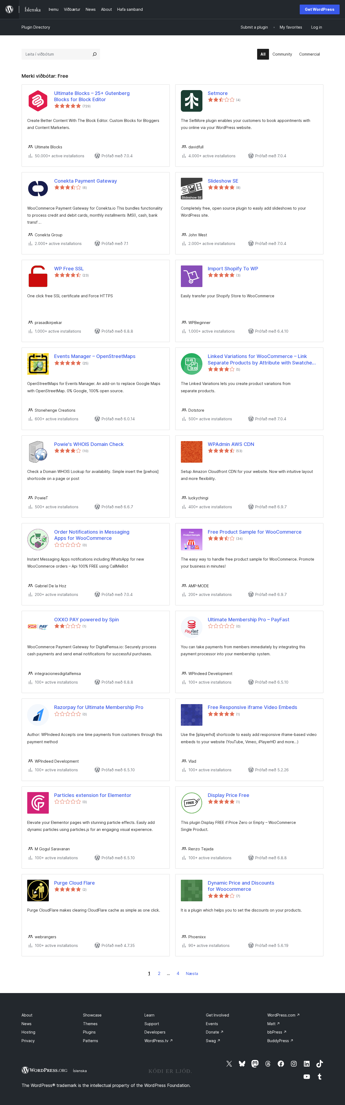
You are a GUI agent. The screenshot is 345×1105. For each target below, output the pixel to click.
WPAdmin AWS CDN (231, 444)
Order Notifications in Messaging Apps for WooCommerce (91, 535)
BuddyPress (280, 1040)
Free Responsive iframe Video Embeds (252, 707)
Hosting (28, 1032)
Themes (90, 1023)
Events (212, 1023)
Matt (273, 1023)
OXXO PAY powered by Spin (86, 619)
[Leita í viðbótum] (94, 54)
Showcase (92, 1015)
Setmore (218, 93)
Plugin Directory (36, 27)
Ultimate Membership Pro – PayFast (248, 619)
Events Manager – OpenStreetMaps (95, 356)
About (27, 1015)
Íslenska (80, 1071)
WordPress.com (283, 1015)
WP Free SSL (69, 268)
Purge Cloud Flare (74, 883)
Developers (154, 1032)
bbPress (277, 1032)
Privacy (28, 1040)
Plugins (89, 1032)
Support (151, 1023)
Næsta (192, 973)
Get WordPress (319, 9)
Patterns (90, 1040)
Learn (149, 1015)
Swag (213, 1040)
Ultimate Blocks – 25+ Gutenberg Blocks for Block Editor (92, 96)
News (27, 1023)
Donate (215, 1032)
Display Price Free (228, 795)
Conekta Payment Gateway (85, 181)
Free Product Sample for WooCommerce (255, 532)
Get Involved (217, 1015)
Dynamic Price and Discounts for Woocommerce (241, 886)
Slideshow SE (223, 181)
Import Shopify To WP (233, 268)
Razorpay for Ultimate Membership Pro (98, 707)
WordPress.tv (158, 1040)
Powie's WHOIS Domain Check (89, 444)
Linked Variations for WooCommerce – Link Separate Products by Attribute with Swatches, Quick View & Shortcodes (262, 359)
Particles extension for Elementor (92, 795)
